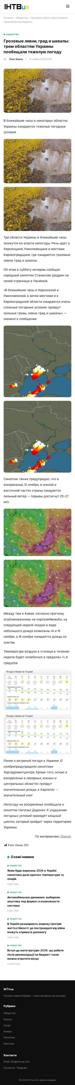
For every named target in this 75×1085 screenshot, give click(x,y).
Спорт (7, 1025)
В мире (8, 1031)
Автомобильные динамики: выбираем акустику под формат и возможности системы (33, 901)
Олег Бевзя (16, 59)
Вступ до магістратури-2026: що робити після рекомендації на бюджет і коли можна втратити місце (35, 955)
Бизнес (8, 1019)
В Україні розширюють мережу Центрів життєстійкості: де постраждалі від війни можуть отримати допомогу (36, 928)
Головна (8, 17)
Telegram (22, 1067)
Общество (22, 17)
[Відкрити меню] (67, 7)
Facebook (9, 1067)
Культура (9, 1043)
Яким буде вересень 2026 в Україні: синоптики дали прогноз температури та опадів (35, 875)
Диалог (65, 836)
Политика (9, 1037)
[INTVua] (16, 6)
